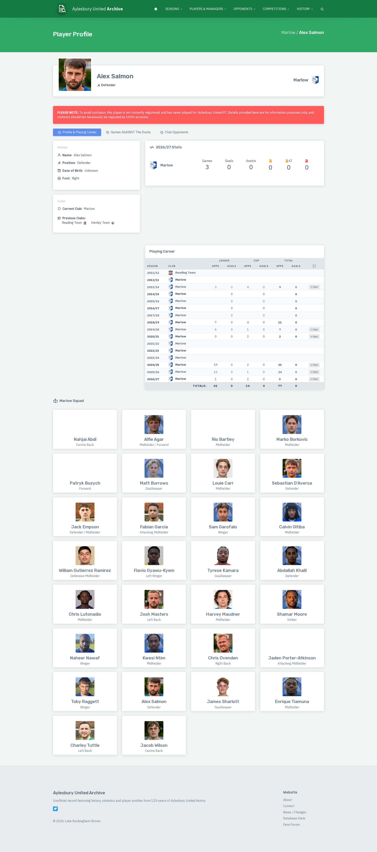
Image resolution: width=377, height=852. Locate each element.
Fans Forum (291, 824)
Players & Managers (206, 9)
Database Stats (294, 818)
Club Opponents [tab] (176, 132)
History (303, 9)
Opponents (243, 9)
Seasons (172, 9)
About (287, 800)
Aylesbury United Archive (79, 792)
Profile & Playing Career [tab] (79, 132)
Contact (288, 806)
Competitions (274, 9)
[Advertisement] (234, 217)
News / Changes (294, 812)
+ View (314, 286)
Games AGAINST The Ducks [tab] (130, 132)
